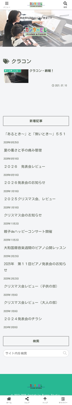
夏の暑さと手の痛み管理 (23, 150)
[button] (64, 353)
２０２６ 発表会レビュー (24, 166)
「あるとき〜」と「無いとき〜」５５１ (35, 134)
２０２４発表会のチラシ (23, 319)
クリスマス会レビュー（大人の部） (31, 302)
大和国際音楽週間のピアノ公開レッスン (35, 247)
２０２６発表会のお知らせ (24, 182)
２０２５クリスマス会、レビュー (30, 199)
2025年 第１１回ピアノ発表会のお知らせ (35, 267)
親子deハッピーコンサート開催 (28, 231)
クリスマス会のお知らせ (23, 215)
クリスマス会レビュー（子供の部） (31, 286)
